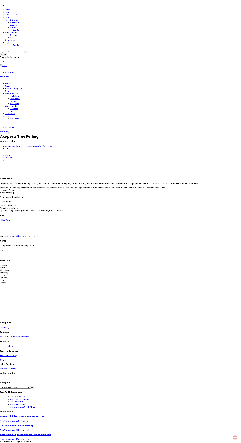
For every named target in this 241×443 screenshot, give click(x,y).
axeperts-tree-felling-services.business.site (22, 146)
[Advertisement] (45, 169)
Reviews (9, 158)
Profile (7, 155)
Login (7, 42)
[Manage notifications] (235, 437)
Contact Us (10, 40)
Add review (48, 146)
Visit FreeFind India (18, 404)
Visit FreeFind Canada (19, 399)
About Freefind (11, 32)
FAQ (12, 37)
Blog (7, 17)
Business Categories (14, 15)
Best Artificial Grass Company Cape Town (22, 416)
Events (13, 27)
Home (7, 10)
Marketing (14, 22)
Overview (14, 35)
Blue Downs (6, 220)
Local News (15, 25)
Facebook (9, 346)
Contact (3, 360)
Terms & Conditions (8, 368)
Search (8, 12)
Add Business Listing (8, 355)
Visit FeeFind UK (16, 402)
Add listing (4, 76)
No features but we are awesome (14, 337)
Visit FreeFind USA (17, 397)
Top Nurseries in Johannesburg (17, 425)
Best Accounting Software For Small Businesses (25, 434)
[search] (25, 52)
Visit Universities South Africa (22, 407)
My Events (14, 30)
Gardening (4, 327)
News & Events (11, 20)
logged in (16, 236)
